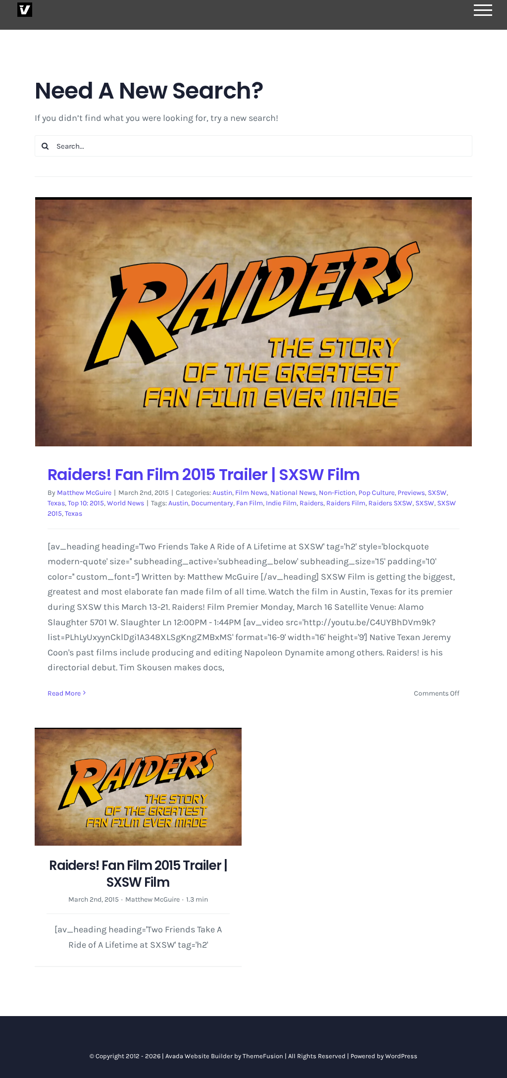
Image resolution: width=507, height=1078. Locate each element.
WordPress (401, 1056)
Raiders (311, 503)
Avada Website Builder (199, 1056)
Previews (411, 492)
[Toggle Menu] (483, 10)
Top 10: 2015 (86, 503)
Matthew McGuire (84, 492)
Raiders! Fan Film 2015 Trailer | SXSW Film (203, 474)
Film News (251, 492)
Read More (64, 693)
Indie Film (281, 503)
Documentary (212, 503)
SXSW (437, 492)
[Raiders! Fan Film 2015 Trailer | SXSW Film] (253, 321)
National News (293, 492)
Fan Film (249, 503)
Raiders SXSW (390, 503)
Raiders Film (345, 503)
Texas (56, 503)
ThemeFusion (263, 1056)
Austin (222, 492)
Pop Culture (376, 492)
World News (125, 503)
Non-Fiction (337, 492)
